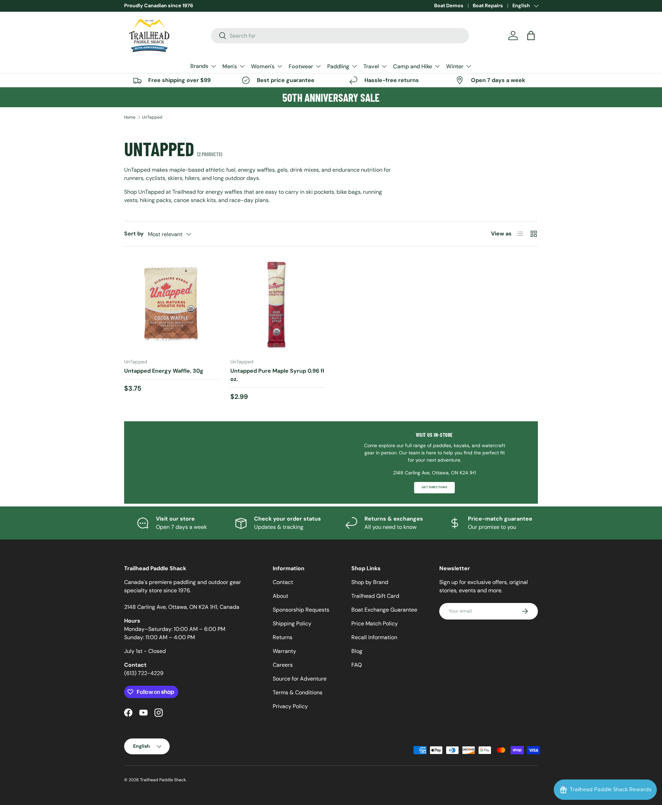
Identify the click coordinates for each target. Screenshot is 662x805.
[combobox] (340, 35)
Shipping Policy (292, 623)
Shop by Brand (369, 582)
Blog (356, 651)
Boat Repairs (488, 5)
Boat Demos (448, 5)
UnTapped (152, 117)
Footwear (301, 66)
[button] (531, 35)
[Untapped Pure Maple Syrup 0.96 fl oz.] (277, 305)
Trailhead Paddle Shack (163, 780)
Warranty (284, 651)
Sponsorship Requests (301, 609)
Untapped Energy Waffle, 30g (163, 370)
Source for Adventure (300, 678)
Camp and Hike (412, 66)
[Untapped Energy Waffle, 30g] (171, 305)
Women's (262, 66)
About (280, 596)
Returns (282, 637)
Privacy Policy (290, 706)
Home (130, 117)
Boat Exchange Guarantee (384, 609)
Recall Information (374, 637)
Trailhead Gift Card (375, 596)
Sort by (134, 233)
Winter (454, 66)
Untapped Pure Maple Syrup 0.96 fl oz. (277, 375)
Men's (229, 66)
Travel (371, 66)
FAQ (356, 664)
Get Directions (434, 487)
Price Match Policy (374, 623)
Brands (199, 66)
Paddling (338, 66)
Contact (283, 582)
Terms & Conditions (297, 692)
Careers (283, 664)
